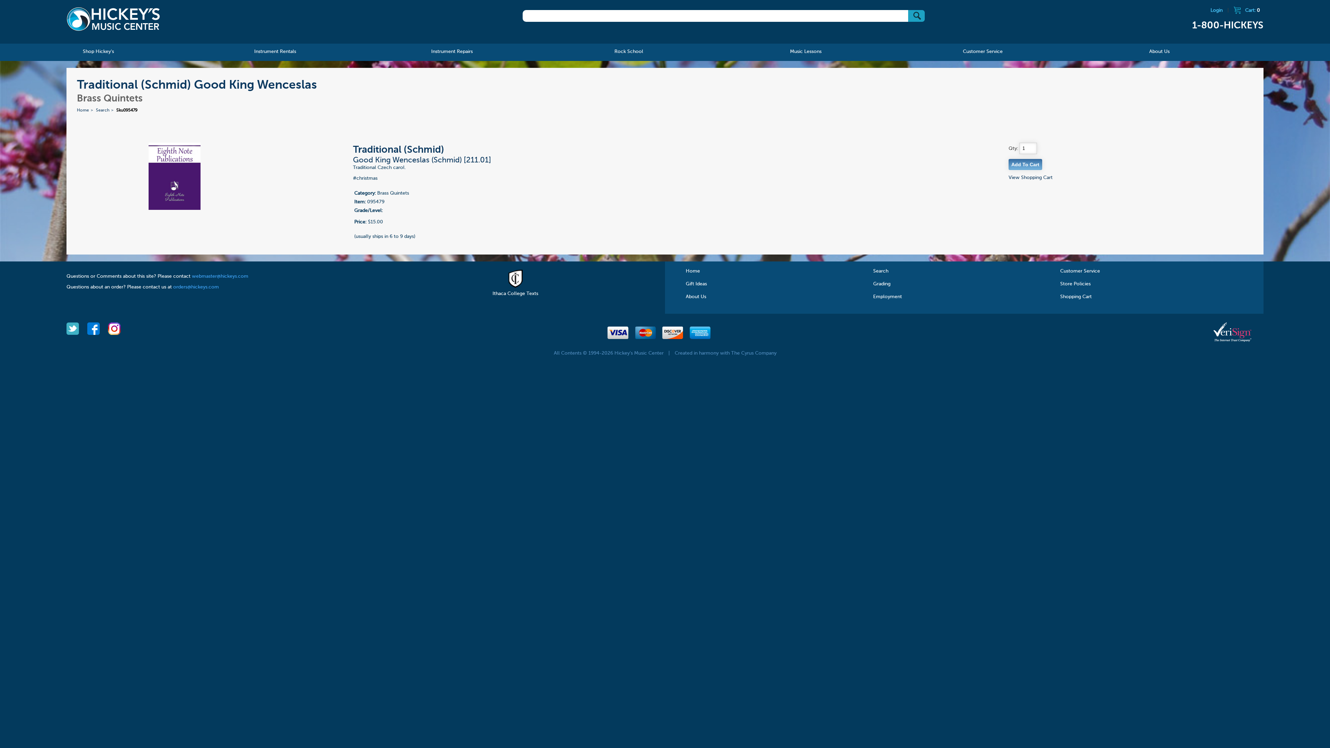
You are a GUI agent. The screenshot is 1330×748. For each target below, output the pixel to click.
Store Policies (1075, 284)
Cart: (1252, 10)
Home (83, 110)
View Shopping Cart (1031, 177)
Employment (887, 296)
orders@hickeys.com (196, 287)
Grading (881, 284)
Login (1217, 10)
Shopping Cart (1076, 296)
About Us (696, 296)
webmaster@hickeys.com (220, 276)
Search (102, 110)
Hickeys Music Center (113, 19)
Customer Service (1080, 271)
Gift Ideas (696, 284)
